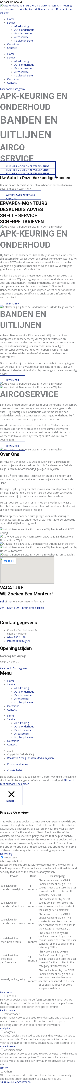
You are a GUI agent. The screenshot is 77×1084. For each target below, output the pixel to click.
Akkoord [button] (69, 780)
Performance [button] (8, 1010)
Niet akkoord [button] (8, 784)
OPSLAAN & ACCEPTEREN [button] (15, 1082)
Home (11, 19)
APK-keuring (21, 26)
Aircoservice (21, 37)
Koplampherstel (23, 40)
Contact (12, 47)
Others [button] (4, 1068)
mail (10, 601)
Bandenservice (23, 33)
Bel (2, 601)
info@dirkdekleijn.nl (33, 607)
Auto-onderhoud (24, 29)
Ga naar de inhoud (11, 2)
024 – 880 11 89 (9, 607)
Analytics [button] (5, 1028)
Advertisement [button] (9, 1046)
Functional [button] (6, 992)
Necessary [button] (6, 854)
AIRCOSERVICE (29, 394)
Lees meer (22, 784)
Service (11, 22)
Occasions (13, 44)
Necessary (10, 857)
